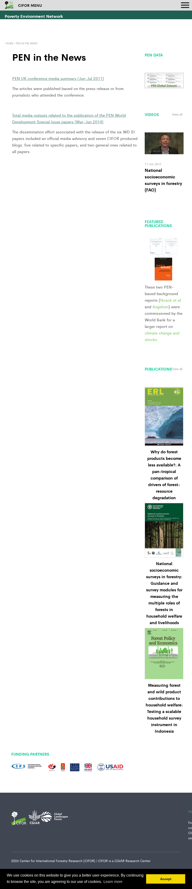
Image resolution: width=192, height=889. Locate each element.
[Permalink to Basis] (52, 766)
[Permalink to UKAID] (88, 766)
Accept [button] (165, 879)
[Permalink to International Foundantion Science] (27, 766)
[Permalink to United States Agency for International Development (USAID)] (110, 766)
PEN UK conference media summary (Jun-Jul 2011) (58, 78)
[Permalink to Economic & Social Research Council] (75, 766)
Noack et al (170, 300)
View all (177, 114)
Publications (158, 369)
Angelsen (160, 306)
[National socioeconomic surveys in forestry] (164, 142)
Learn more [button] (112, 882)
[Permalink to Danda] (63, 766)
